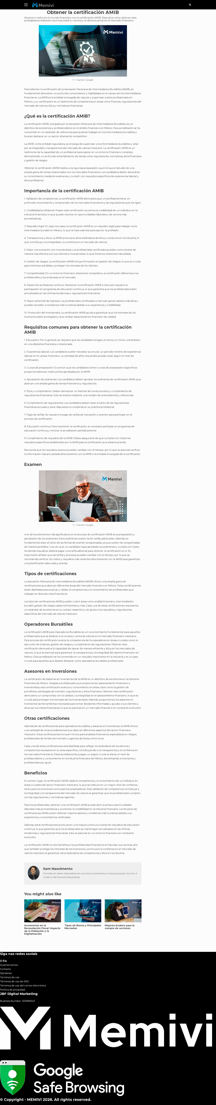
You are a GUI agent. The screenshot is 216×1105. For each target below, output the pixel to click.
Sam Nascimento (58, 869)
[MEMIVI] (43, 6)
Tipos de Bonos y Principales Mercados (83, 927)
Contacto (5, 969)
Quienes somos (9, 965)
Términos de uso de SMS (14, 981)
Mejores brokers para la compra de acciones (119, 927)
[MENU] (26, 4)
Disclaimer (6, 973)
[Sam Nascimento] (34, 879)
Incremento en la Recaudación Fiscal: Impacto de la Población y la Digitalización (42, 929)
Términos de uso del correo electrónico (23, 985)
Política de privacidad (12, 989)
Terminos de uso (9, 977)
